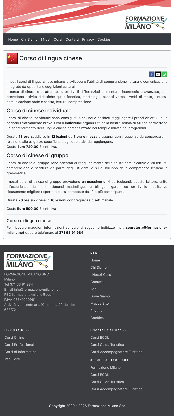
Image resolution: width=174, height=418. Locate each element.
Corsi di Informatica (20, 352)
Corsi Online (14, 337)
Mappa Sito (99, 303)
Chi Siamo (29, 39)
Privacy (88, 39)
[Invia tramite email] (158, 73)
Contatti (72, 39)
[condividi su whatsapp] (164, 73)
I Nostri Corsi (51, 39)
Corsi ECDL (99, 337)
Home (13, 39)
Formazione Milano (105, 367)
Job (93, 289)
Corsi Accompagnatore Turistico (116, 352)
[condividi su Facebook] (152, 73)
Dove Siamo (100, 296)
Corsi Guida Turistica (107, 344)
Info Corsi (12, 359)
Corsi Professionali (19, 344)
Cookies (104, 39)
